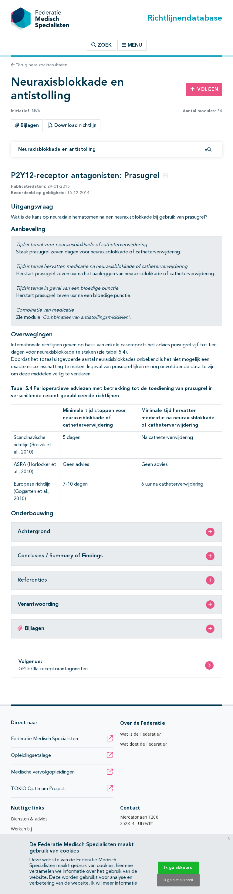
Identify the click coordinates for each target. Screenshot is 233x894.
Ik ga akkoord (178, 868)
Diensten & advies (29, 819)
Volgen (207, 89)
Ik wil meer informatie (114, 883)
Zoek (104, 45)
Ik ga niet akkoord (178, 880)
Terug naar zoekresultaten (41, 65)
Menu (135, 45)
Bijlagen (29, 125)
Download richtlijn (74, 125)
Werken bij (21, 829)
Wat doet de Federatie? (143, 744)
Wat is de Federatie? (140, 734)
